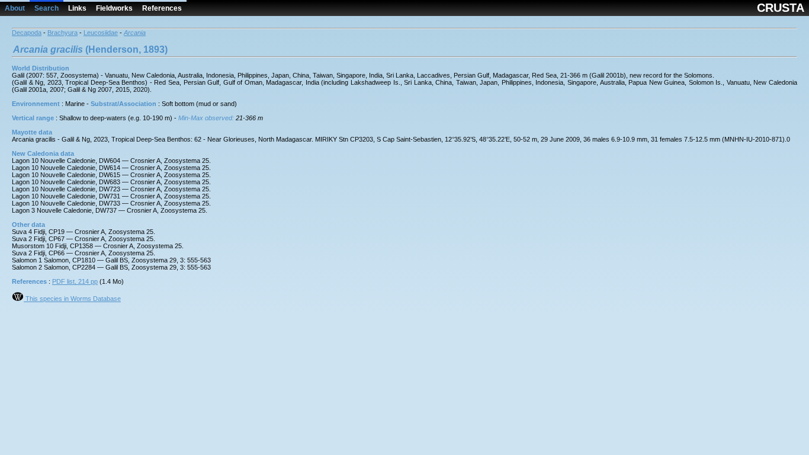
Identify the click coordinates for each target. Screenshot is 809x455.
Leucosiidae (101, 32)
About (15, 8)
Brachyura (62, 32)
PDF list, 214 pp (75, 281)
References (162, 8)
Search (46, 8)
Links (77, 8)
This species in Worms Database (72, 298)
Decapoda (26, 32)
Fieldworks (114, 8)
